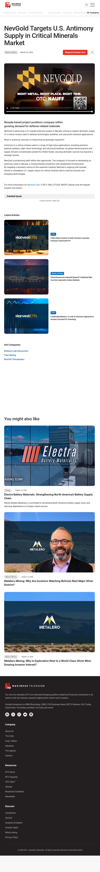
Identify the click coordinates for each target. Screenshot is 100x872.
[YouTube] (25, 714)
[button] (92, 52)
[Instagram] (19, 714)
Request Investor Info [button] (75, 52)
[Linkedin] (31, 714)
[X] (13, 714)
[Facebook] (7, 714)
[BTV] (13, 5)
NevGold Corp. (33, 185)
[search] (86, 5)
